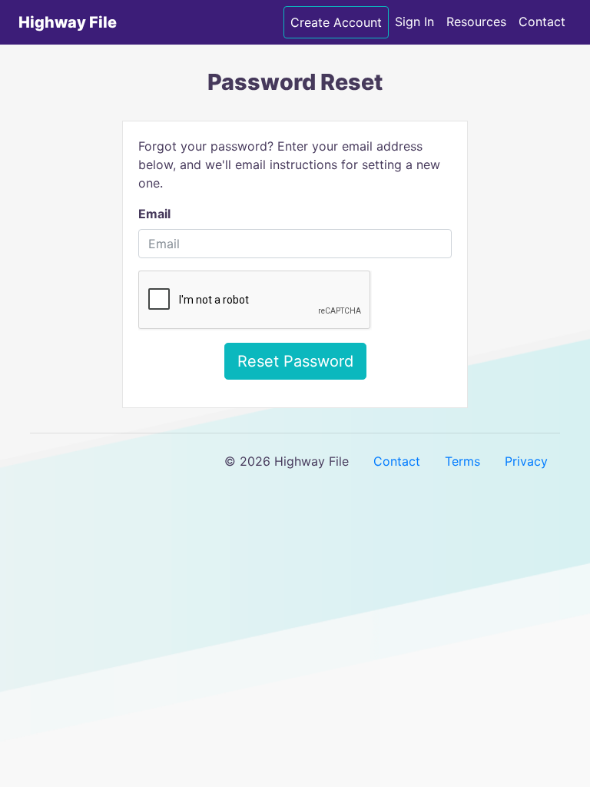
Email (154, 213)
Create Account (336, 22)
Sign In (414, 21)
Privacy (526, 461)
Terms (462, 461)
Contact (542, 21)
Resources (476, 21)
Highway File (67, 22)
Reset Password (295, 361)
